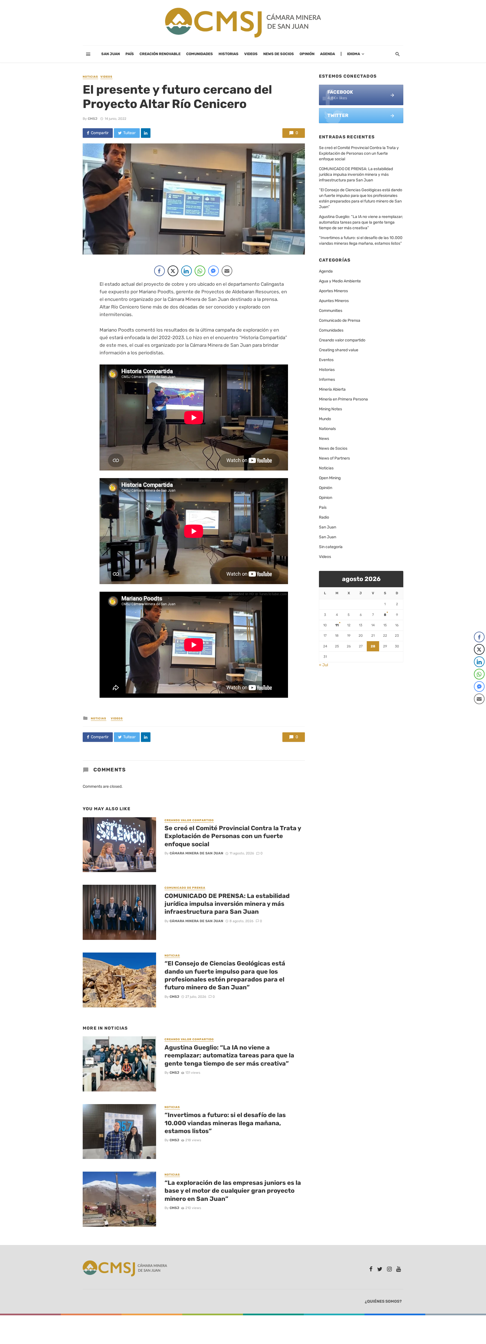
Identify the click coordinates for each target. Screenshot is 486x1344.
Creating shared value (338, 350)
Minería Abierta (332, 389)
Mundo (325, 419)
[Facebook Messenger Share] (213, 270)
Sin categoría (331, 546)
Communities (330, 310)
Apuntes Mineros (334, 300)
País (129, 54)
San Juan (110, 54)
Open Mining (330, 478)
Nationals (327, 428)
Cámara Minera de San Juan (196, 853)
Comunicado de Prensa (185, 888)
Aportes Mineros (333, 291)
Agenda (327, 54)
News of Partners (334, 458)
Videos (251, 54)
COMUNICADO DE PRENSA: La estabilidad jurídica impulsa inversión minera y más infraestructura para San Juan (227, 903)
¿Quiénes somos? (383, 1301)
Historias (228, 54)
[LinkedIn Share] (186, 270)
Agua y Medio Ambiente (340, 281)
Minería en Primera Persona (343, 399)
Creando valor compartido (189, 820)
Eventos (326, 359)
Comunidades (199, 54)
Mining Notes (330, 409)
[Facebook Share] (159, 270)
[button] (479, 710)
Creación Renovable (160, 54)
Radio (324, 517)
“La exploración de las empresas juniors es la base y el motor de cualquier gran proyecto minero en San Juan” (233, 1190)
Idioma (353, 54)
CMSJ (92, 119)
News (324, 438)
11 (337, 625)
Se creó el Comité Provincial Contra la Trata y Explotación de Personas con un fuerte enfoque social (233, 836)
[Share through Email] (227, 270)
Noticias (90, 76)
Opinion (325, 497)
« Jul (323, 665)
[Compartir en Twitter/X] (173, 270)
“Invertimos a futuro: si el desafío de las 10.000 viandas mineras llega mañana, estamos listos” (225, 1122)
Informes (327, 379)
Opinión (307, 54)
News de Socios (278, 54)
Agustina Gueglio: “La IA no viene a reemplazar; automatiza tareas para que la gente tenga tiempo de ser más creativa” (229, 1055)
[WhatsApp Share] (200, 270)
